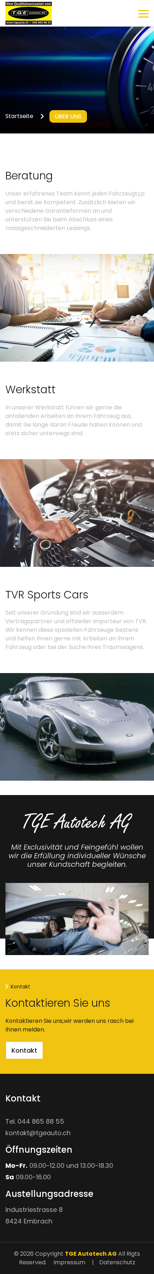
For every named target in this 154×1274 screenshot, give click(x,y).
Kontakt (24, 1050)
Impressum (69, 1262)
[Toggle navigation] (143, 15)
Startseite (19, 116)
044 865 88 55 (41, 1121)
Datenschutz (117, 1262)
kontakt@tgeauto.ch (38, 1132)
